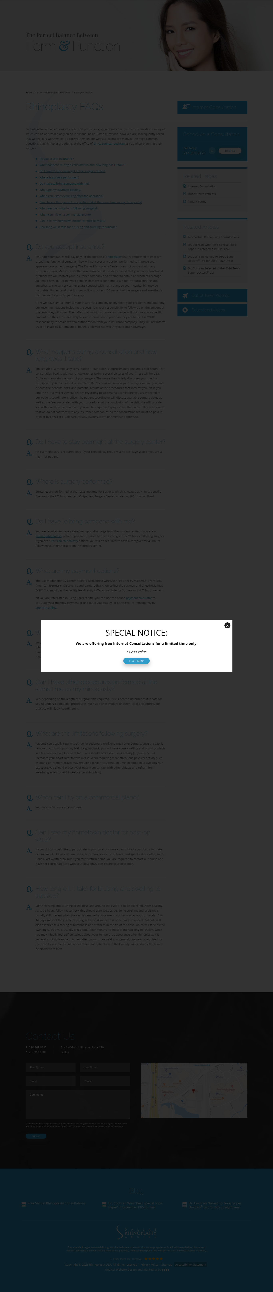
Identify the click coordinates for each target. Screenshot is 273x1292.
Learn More (136, 661)
